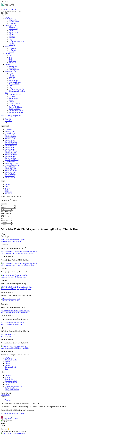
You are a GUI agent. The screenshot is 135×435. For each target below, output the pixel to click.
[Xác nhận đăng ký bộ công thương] (12, 413)
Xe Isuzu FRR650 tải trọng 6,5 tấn (11, 324)
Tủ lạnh (11, 73)
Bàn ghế (11, 78)
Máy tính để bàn (14, 32)
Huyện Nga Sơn (10, 147)
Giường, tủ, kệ (13, 80)
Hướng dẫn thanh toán (12, 390)
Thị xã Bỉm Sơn (10, 133)
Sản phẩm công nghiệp (16, 110)
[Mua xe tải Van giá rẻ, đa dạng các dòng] (14, 275)
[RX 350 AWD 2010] (8, 334)
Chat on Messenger (18, 433)
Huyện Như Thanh (11, 151)
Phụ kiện (11, 43)
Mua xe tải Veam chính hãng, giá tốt (12, 241)
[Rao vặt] (8, 6)
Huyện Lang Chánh (11, 144)
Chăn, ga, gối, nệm (15, 82)
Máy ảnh (11, 34)
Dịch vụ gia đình (14, 70)
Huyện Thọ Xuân (10, 169)
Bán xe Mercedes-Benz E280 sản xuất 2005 (14, 312)
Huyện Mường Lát (11, 145)
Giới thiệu (8, 375)
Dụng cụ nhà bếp (14, 84)
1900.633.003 (5, 395)
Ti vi (10, 39)
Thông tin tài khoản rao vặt (13, 386)
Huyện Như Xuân (10, 153)
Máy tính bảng (13, 29)
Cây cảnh (12, 105)
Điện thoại (12, 27)
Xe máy (11, 57)
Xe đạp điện (12, 61)
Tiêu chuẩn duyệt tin (11, 382)
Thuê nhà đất (13, 23)
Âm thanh (12, 38)
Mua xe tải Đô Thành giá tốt (9, 300)
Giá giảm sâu (13, 20)
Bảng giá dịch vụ (10, 379)
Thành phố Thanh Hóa (12, 165)
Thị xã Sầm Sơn (10, 161)
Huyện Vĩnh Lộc (10, 176)
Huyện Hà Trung (10, 138)
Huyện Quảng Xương (11, 160)
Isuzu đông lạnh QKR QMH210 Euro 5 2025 (15, 348)
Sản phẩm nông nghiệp (16, 112)
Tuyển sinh (12, 48)
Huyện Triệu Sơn (10, 174)
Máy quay (12, 36)
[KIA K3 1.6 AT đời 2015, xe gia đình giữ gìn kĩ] (16, 287)
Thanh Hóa (8, 121)
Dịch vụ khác (13, 66)
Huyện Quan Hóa (10, 156)
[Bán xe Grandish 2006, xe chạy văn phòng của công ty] (19, 251)
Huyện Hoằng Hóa (11, 142)
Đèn (10, 87)
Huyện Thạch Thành (11, 163)
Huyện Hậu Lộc (10, 140)
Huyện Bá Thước (10, 131)
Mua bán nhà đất (14, 22)
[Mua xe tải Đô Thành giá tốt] (10, 299)
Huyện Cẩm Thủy (10, 135)
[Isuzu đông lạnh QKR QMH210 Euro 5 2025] (16, 346)
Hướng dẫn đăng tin (11, 388)
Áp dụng (4, 204)
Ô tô (10, 55)
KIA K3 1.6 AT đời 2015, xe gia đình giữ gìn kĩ (16, 289)
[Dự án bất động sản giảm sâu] (11, 116)
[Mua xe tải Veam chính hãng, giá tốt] (13, 239)
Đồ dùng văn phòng (15, 109)
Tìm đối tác (12, 68)
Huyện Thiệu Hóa (10, 167)
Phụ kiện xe (12, 62)
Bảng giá (7, 377)
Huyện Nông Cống (11, 154)
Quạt (10, 86)
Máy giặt (11, 75)
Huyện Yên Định (10, 177)
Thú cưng (12, 96)
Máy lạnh (12, 77)
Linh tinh (11, 102)
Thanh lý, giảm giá (14, 103)
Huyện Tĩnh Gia (10, 172)
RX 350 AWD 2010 (7, 336)
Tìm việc (11, 52)
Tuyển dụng (12, 50)
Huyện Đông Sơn (10, 137)
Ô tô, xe (7, 184)
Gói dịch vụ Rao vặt (9, 9)
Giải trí (11, 100)
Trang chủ (8, 119)
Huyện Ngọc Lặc (10, 149)
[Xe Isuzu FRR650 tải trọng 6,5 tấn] (12, 322)
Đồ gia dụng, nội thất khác (17, 91)
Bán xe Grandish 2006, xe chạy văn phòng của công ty (18, 253)
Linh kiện (12, 45)
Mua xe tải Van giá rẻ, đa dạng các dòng (13, 277)
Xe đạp (11, 59)
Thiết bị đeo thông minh (16, 41)
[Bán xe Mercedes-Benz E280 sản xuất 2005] (15, 311)
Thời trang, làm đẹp (15, 94)
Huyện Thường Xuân (11, 170)
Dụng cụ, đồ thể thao (15, 107)
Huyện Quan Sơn (10, 158)
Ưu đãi (7, 384)
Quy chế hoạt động (11, 381)
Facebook (8, 400)
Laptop (11, 30)
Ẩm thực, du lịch (14, 98)
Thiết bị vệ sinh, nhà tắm (16, 89)
